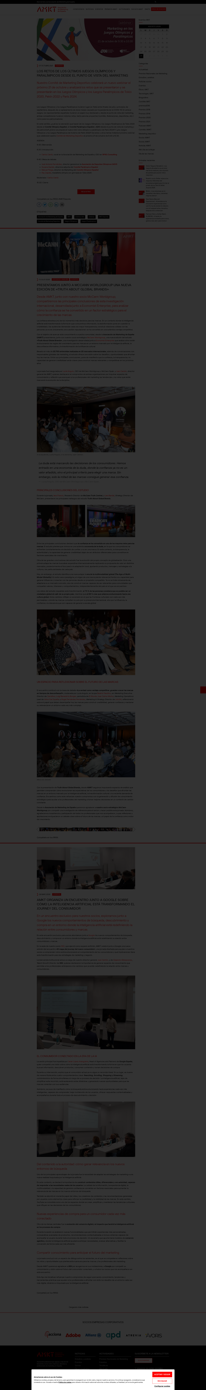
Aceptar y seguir (162, 1374)
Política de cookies (65, 1382)
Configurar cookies (162, 1386)
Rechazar (162, 1381)
